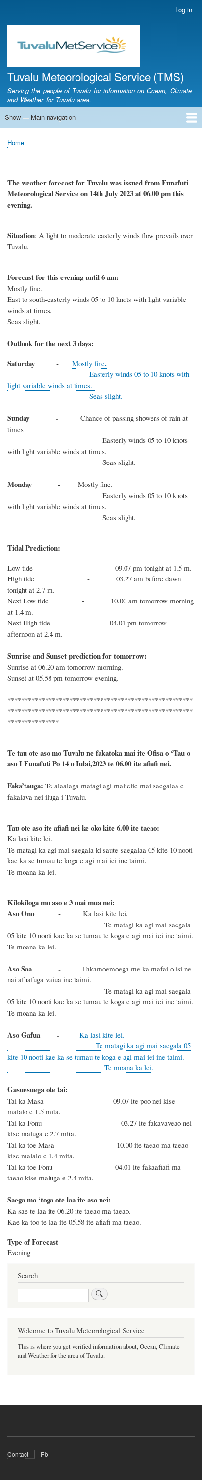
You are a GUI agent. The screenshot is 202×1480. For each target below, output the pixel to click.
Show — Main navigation (40, 117)
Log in (183, 9)
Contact (17, 1454)
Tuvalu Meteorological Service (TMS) (95, 76)
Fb (44, 1454)
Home (15, 142)
